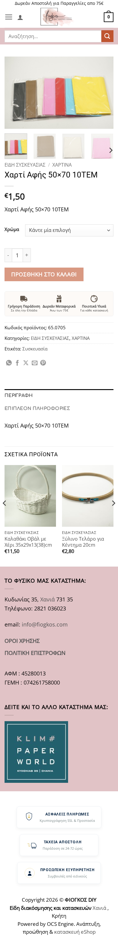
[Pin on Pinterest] (43, 363)
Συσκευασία (35, 349)
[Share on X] (26, 363)
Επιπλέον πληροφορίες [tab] (37, 408)
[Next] (103, 93)
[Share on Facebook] (17, 363)
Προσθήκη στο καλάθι (44, 274)
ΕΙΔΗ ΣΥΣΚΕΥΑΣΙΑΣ (25, 164)
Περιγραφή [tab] (19, 395)
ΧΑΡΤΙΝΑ (62, 164)
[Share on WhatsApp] (9, 363)
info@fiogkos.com (45, 624)
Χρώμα (12, 229)
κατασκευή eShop (75, 931)
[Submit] (107, 36)
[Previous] (14, 93)
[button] (9, 17)
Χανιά (47, 599)
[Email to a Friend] (35, 363)
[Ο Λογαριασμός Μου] (20, 17)
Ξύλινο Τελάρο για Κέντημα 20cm (83, 542)
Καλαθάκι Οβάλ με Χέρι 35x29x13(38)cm (28, 542)
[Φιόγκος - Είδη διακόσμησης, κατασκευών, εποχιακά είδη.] (59, 17)
